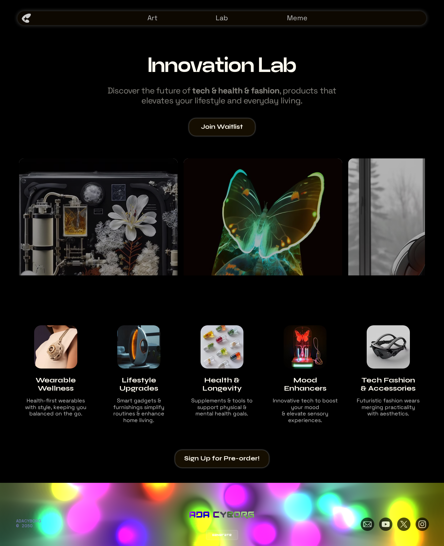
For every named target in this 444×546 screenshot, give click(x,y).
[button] (222, 127)
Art (152, 17)
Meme (297, 17)
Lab (222, 17)
